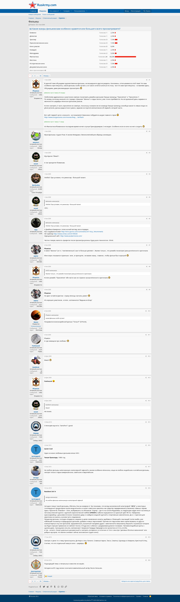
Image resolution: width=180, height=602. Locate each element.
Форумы (42, 11)
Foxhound (36, 346)
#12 (149, 356)
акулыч (36, 142)
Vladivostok (39, 462)
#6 (149, 218)
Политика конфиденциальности (123, 596)
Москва (40, 148)
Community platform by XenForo (90, 600)
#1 (149, 80)
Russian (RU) (34, 596)
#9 (149, 289)
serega (36, 478)
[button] (60, 11)
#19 (149, 537)
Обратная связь (93, 596)
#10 (149, 311)
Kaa (35, 230)
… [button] (37, 76)
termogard (36, 456)
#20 (149, 560)
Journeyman (36, 571)
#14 (149, 401)
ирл (41, 483)
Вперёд (46, 76)
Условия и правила (105, 596)
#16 (149, 445)
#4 (149, 174)
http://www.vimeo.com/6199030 (66, 234)
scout (36, 164)
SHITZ (36, 256)
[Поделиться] (146, 80)
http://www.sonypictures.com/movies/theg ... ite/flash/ (64, 117)
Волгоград (39, 330)
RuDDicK (35, 367)
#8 (149, 266)
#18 (149, 488)
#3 (149, 153)
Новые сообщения (35, 14)
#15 (149, 422)
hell (41, 373)
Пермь (40, 351)
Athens (40, 169)
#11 (149, 335)
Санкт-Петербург (37, 192)
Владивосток (38, 98)
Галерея (66, 11)
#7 (149, 245)
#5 (149, 197)
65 (40, 76)
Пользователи (79, 11)
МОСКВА (39, 262)
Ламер (36, 433)
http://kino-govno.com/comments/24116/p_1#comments (82, 231)
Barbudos (36, 185)
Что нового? (54, 11)
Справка (138, 596)
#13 (149, 377)
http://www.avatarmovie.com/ (71, 236)
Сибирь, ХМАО (37, 440)
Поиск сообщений (48, 14)
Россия (40, 577)
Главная (33, 11)
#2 (149, 131)
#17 (149, 467)
